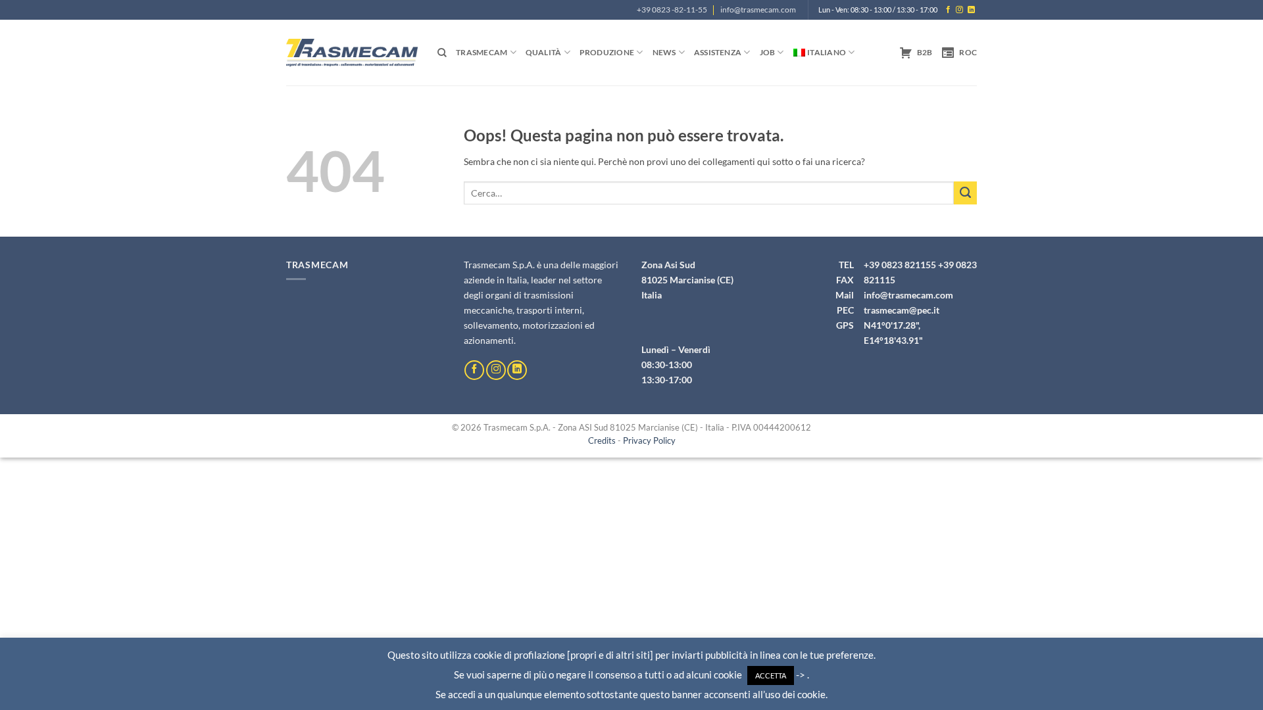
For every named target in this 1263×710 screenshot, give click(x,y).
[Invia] (965, 192)
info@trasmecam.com (758, 9)
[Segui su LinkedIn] (971, 10)
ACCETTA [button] (770, 675)
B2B (925, 52)
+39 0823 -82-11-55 (672, 9)
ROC (968, 52)
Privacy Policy (649, 440)
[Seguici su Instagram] (959, 10)
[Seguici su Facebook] (948, 10)
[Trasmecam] (352, 52)
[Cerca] (442, 53)
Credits (602, 440)
